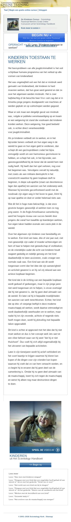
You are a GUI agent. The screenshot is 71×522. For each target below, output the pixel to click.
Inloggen (43, 10)
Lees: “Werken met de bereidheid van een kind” (29, 493)
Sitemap (49, 517)
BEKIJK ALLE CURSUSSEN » (41, 46)
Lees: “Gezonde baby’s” (19, 496)
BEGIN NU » (41, 35)
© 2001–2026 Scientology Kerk (31, 517)
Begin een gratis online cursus (23, 10)
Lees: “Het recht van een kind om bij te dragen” (29, 485)
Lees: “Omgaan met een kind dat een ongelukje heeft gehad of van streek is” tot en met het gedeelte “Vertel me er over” (37, 481)
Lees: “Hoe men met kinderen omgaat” (25, 477)
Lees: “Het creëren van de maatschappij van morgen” (31, 499)
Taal (6, 10)
